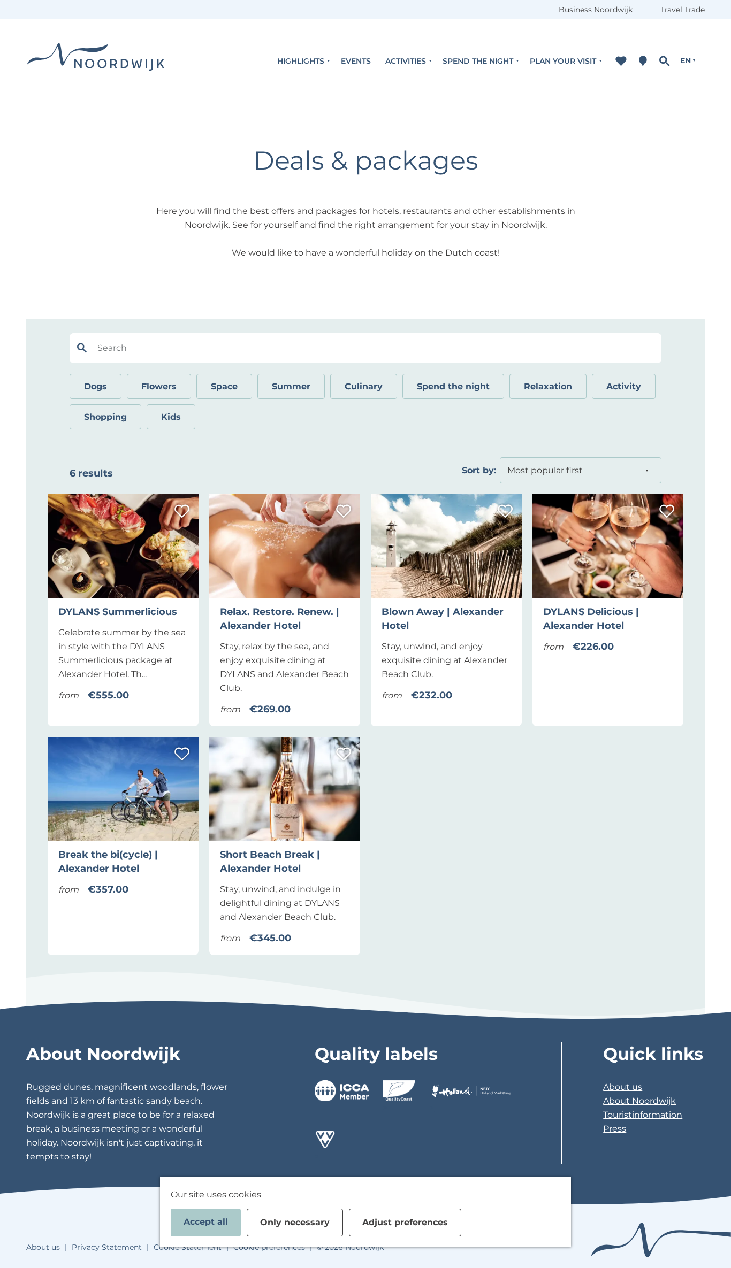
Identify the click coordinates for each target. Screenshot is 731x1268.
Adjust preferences (405, 1222)
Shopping (105, 417)
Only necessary (295, 1222)
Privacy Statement (107, 1247)
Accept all (206, 1222)
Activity (623, 386)
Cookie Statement (188, 1247)
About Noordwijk (639, 1101)
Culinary (364, 386)
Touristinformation (642, 1115)
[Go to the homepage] (95, 61)
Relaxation (548, 386)
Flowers (159, 386)
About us (622, 1087)
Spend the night (453, 386)
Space (224, 386)
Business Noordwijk (596, 9)
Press (614, 1129)
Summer (291, 386)
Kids (171, 417)
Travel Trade (682, 9)
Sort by (479, 470)
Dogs (95, 386)
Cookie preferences (269, 1247)
